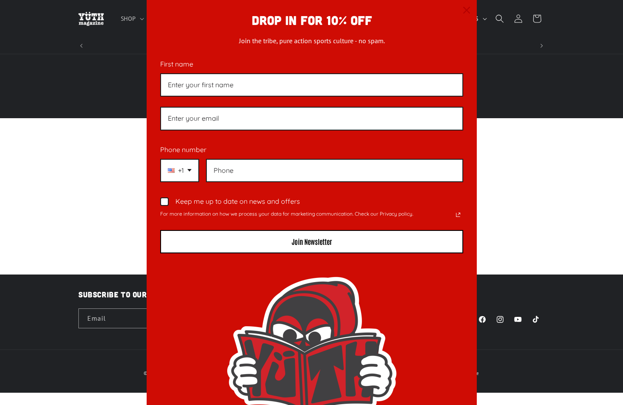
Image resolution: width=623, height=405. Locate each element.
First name (176, 64)
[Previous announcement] (81, 46)
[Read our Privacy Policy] (458, 215)
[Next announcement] (541, 46)
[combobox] (179, 170)
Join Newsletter (312, 241)
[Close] (466, 10)
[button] (131, 19)
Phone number (183, 149)
